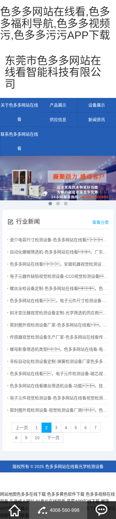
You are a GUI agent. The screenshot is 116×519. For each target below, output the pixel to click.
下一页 (53, 437)
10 (37, 437)
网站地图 (8, 494)
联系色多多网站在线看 (19, 141)
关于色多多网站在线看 (19, 112)
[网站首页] (15, 510)
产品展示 (58, 105)
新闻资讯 (96, 119)
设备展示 (96, 105)
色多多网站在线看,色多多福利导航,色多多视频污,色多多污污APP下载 (55, 23)
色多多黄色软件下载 (65, 494)
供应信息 (58, 119)
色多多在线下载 (31, 494)
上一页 (21, 427)
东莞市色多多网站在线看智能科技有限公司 (53, 72)
